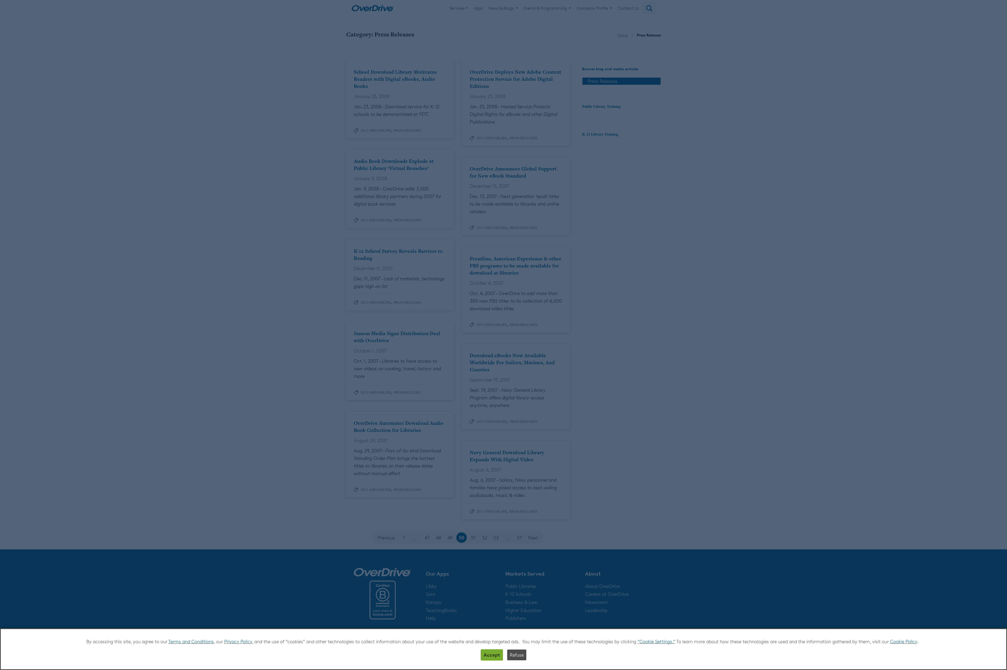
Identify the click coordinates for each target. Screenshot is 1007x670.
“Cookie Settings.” (656, 641)
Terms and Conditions (191, 641)
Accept (492, 655)
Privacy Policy (238, 641)
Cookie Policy (903, 641)
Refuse (517, 655)
